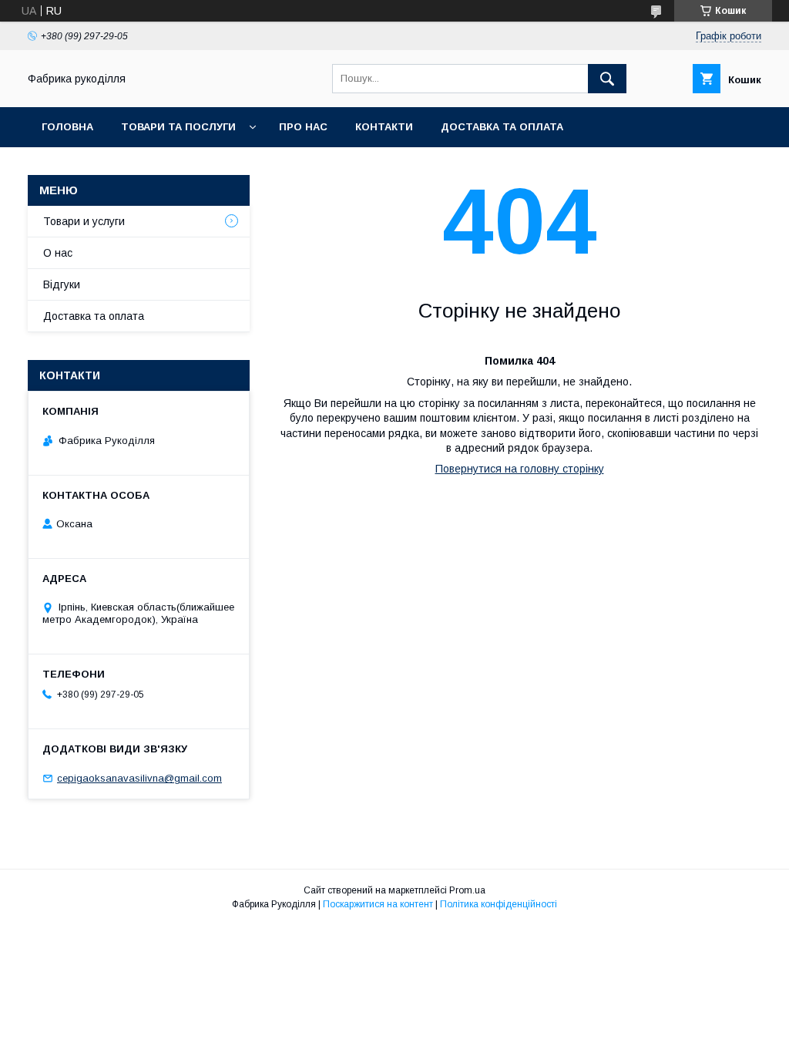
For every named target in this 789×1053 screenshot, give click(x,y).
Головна (67, 127)
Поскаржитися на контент (378, 904)
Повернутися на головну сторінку (519, 469)
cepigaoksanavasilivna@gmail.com (139, 778)
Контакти (384, 127)
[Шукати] (607, 78)
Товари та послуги (178, 127)
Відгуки (61, 284)
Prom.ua (467, 890)
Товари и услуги (84, 221)
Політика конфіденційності (498, 904)
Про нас (303, 127)
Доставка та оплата (502, 127)
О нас (57, 253)
